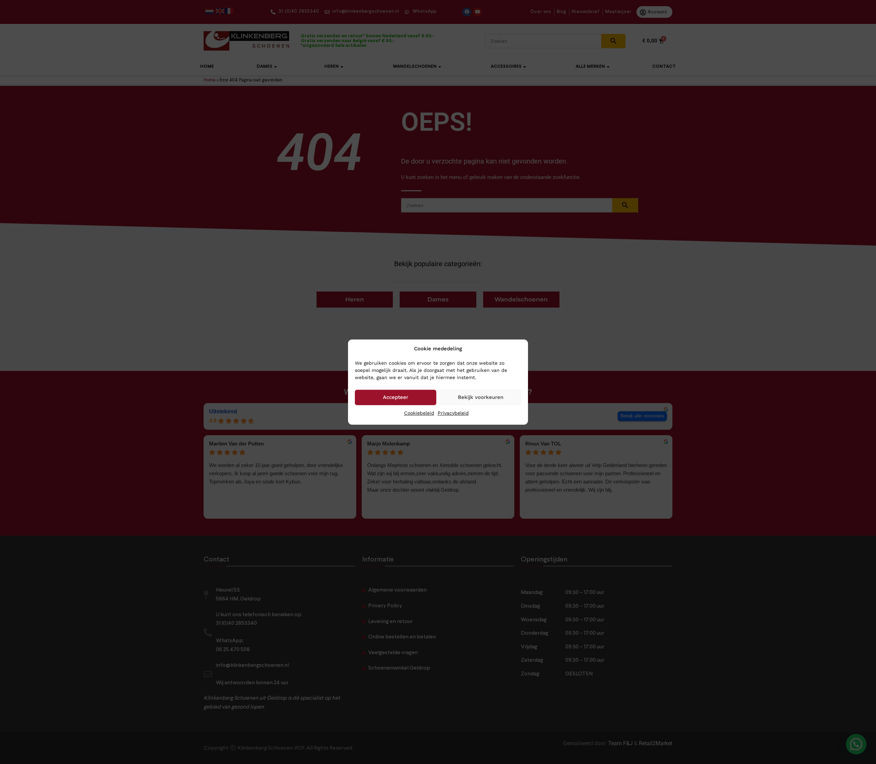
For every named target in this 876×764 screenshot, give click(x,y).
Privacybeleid (453, 413)
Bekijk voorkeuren (480, 397)
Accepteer (395, 397)
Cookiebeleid (419, 413)
